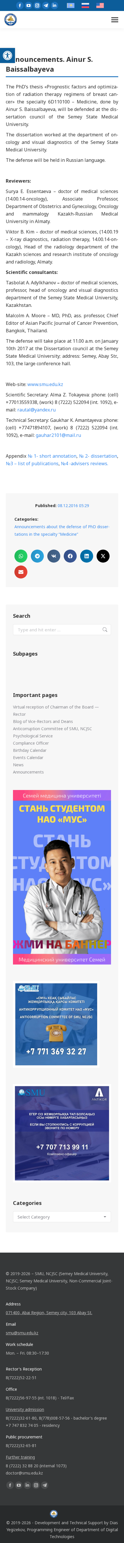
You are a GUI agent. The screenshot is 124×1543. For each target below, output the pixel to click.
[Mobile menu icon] (114, 19)
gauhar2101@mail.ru (58, 435)
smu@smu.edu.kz (22, 1333)
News (18, 764)
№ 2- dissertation (98, 456)
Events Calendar (28, 757)
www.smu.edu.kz (45, 384)
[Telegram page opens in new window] (46, 5)
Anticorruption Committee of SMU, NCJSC (52, 728)
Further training (20, 1457)
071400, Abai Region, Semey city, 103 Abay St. (49, 1312)
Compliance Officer (31, 743)
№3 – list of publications (32, 463)
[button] (7, 55)
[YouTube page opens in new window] (28, 5)
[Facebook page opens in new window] (20, 5)
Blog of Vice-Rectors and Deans (43, 721)
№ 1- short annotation (52, 456)
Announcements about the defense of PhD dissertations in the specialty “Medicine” (62, 530)
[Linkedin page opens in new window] (54, 5)
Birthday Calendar (29, 750)
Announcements (28, 772)
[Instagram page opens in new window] (37, 5)
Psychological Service (33, 736)
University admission (25, 1409)
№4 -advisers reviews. (84, 463)
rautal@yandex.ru (36, 410)
